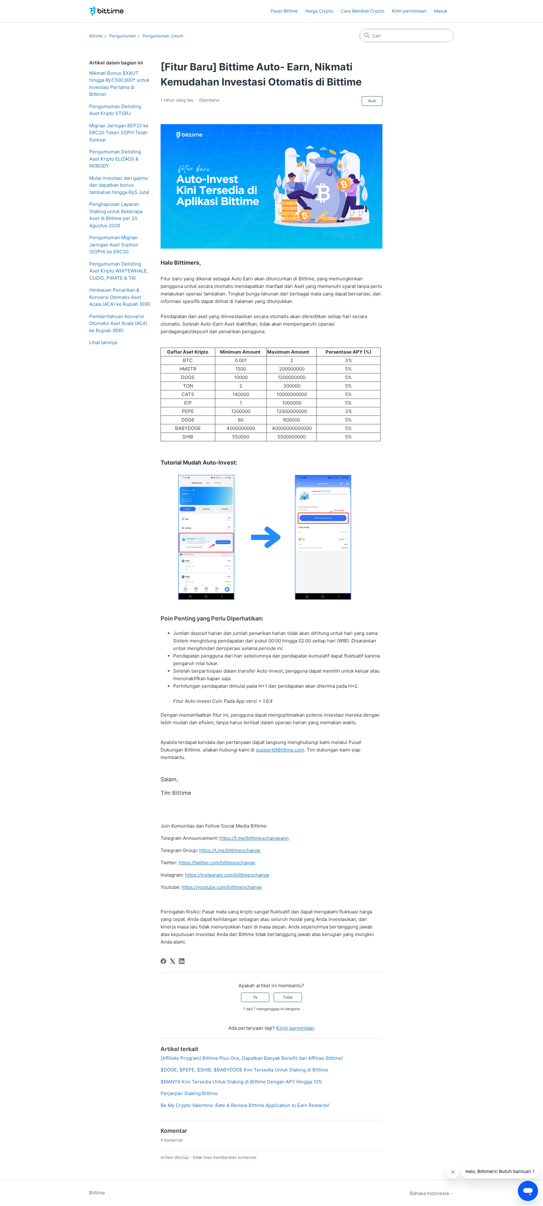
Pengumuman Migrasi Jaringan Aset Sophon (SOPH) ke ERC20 (113, 244)
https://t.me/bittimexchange (230, 850)
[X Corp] (172, 961)
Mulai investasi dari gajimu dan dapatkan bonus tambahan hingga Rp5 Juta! (119, 185)
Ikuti (372, 100)
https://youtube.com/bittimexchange (222, 887)
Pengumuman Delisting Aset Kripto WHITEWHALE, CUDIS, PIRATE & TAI (118, 271)
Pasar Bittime (284, 11)
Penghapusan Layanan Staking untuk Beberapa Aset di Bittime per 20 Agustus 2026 (115, 215)
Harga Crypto (319, 11)
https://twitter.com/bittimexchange (217, 863)
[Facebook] (163, 961)
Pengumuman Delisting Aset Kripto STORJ (115, 110)
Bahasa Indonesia (430, 1193)
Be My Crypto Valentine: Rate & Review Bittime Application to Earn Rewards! (245, 1105)
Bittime (96, 35)
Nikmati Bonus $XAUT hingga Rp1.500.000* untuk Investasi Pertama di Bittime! (119, 83)
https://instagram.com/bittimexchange (227, 875)
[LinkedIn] (181, 961)
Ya (255, 997)
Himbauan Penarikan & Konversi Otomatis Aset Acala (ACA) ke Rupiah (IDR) (120, 297)
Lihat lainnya (103, 342)
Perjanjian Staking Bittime (189, 1093)
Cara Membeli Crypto (362, 11)
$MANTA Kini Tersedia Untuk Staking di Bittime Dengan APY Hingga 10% (241, 1082)
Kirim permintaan (409, 11)
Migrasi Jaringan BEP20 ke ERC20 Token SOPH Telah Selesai (119, 133)
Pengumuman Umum (163, 35)
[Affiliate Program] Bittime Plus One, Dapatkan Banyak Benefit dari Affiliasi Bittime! (252, 1058)
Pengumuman (122, 35)
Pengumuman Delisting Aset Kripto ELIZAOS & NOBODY (115, 159)
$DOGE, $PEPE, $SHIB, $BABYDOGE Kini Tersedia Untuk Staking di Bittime (244, 1070)
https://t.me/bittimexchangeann (254, 838)
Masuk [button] (440, 11)
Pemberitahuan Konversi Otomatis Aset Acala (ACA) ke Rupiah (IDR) (118, 323)
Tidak (288, 997)
